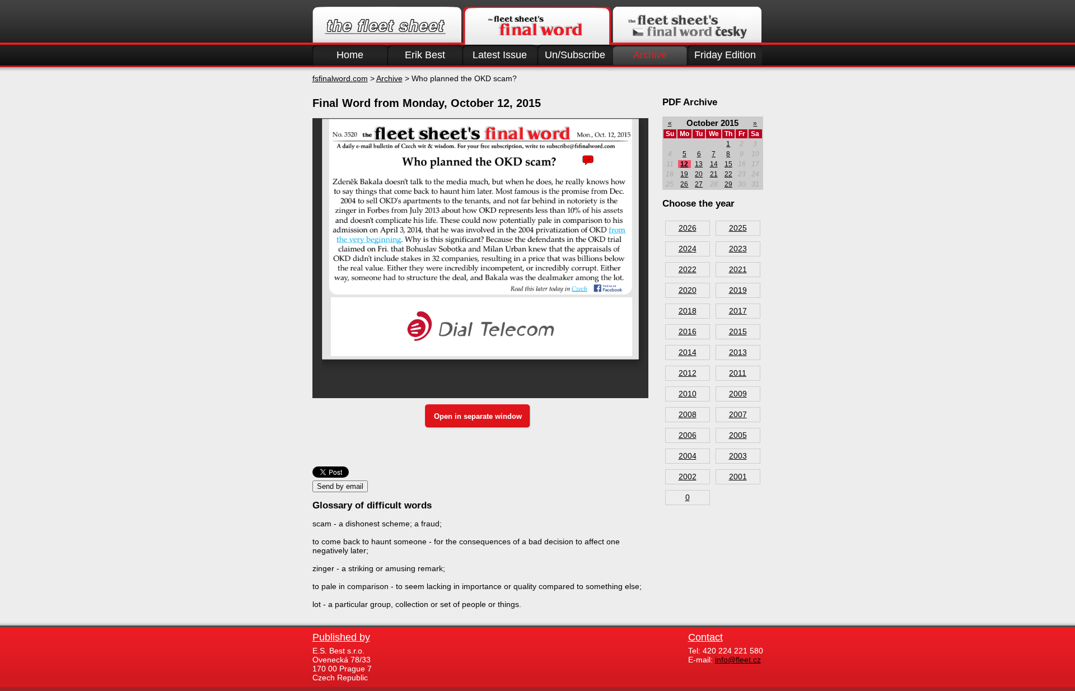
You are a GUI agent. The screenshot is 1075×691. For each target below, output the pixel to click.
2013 (738, 352)
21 (714, 174)
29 (728, 184)
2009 (738, 393)
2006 (688, 435)
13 (699, 164)
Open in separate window (478, 416)
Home (349, 54)
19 (684, 174)
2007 (738, 414)
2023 (738, 248)
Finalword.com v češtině (687, 26)
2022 (688, 269)
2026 (688, 227)
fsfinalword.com (340, 78)
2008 (688, 414)
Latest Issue (500, 54)
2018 (688, 310)
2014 (688, 352)
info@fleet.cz (738, 659)
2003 (738, 455)
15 (728, 164)
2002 (688, 476)
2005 (738, 435)
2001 (738, 476)
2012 (688, 372)
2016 (688, 331)
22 (728, 174)
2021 (738, 269)
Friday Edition (725, 54)
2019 (738, 290)
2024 (688, 248)
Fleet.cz (386, 26)
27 (699, 184)
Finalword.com (536, 26)
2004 (688, 455)
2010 (688, 393)
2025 (738, 227)
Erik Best (425, 54)
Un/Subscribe (575, 54)
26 (684, 184)
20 (699, 174)
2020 (688, 290)
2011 (737, 372)
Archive (650, 54)
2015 (738, 331)
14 (714, 164)
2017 (738, 310)
